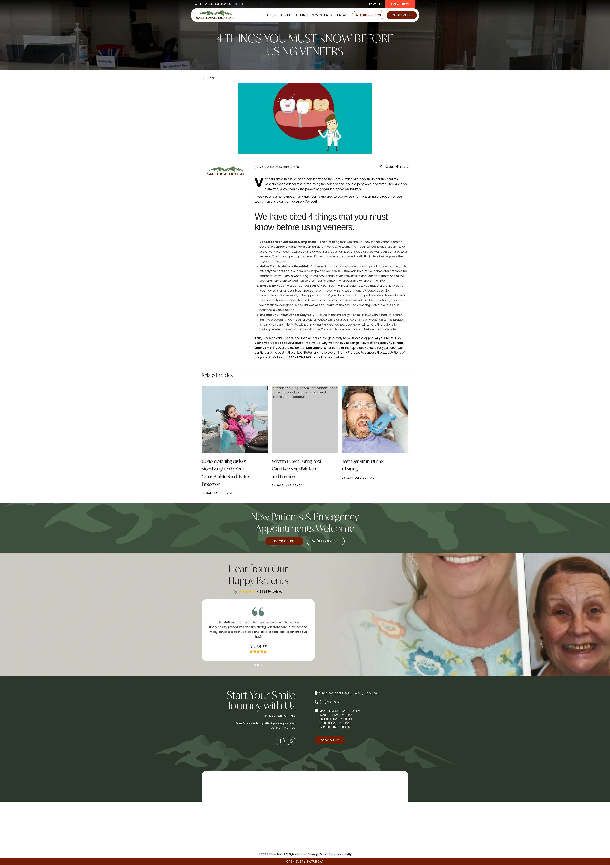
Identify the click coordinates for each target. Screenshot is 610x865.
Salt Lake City (316, 348)
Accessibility (344, 854)
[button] (258, 592)
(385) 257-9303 (299, 357)
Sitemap (313, 854)
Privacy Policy (327, 854)
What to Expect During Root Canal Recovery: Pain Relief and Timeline (296, 468)
